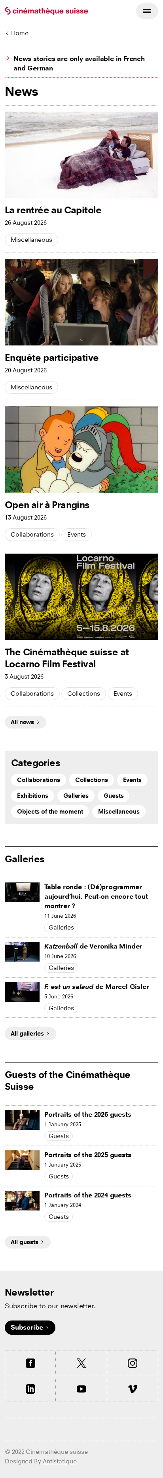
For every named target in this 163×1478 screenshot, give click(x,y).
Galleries (76, 795)
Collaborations (32, 534)
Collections (83, 693)
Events (76, 534)
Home (19, 33)
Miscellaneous (31, 239)
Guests (113, 795)
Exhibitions (32, 795)
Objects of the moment (50, 811)
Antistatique (60, 1461)
